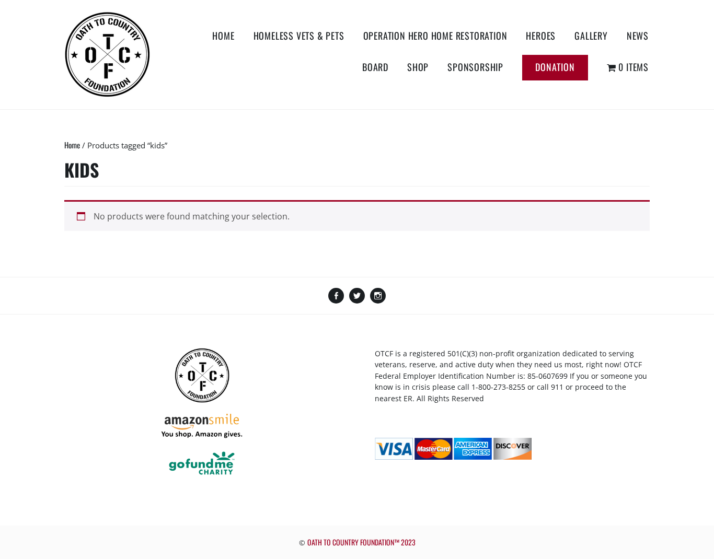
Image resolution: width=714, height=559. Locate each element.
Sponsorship (475, 67)
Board (375, 67)
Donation (555, 67)
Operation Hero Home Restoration (435, 35)
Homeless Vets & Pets (299, 35)
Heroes (541, 35)
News (638, 35)
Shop (418, 67)
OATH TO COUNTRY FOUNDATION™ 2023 (361, 542)
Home (223, 35)
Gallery (591, 35)
